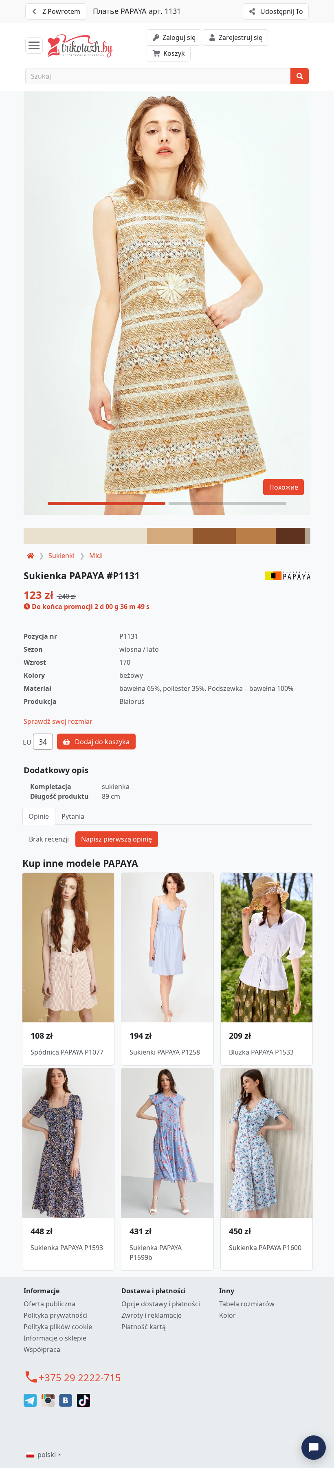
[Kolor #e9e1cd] (85, 536)
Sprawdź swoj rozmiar (58, 721)
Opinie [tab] (39, 816)
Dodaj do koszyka (101, 741)
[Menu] (34, 45)
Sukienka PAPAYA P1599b (156, 1252)
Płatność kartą (143, 1326)
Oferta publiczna (49, 1303)
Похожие (283, 487)
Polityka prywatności (56, 1315)
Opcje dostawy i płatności (160, 1303)
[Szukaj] (299, 76)
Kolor (227, 1315)
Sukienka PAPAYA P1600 (265, 1247)
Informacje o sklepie (55, 1338)
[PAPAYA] (287, 575)
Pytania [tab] (73, 816)
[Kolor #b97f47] (256, 536)
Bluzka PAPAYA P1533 (261, 1052)
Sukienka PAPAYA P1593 (67, 1247)
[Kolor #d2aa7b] (170, 536)
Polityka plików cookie (58, 1326)
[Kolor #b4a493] (307, 536)
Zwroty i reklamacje (151, 1315)
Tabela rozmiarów (247, 1303)
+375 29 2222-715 (80, 1377)
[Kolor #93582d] (214, 536)
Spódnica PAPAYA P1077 (67, 1052)
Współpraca (42, 1349)
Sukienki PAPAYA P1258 (165, 1052)
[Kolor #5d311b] (290, 536)
